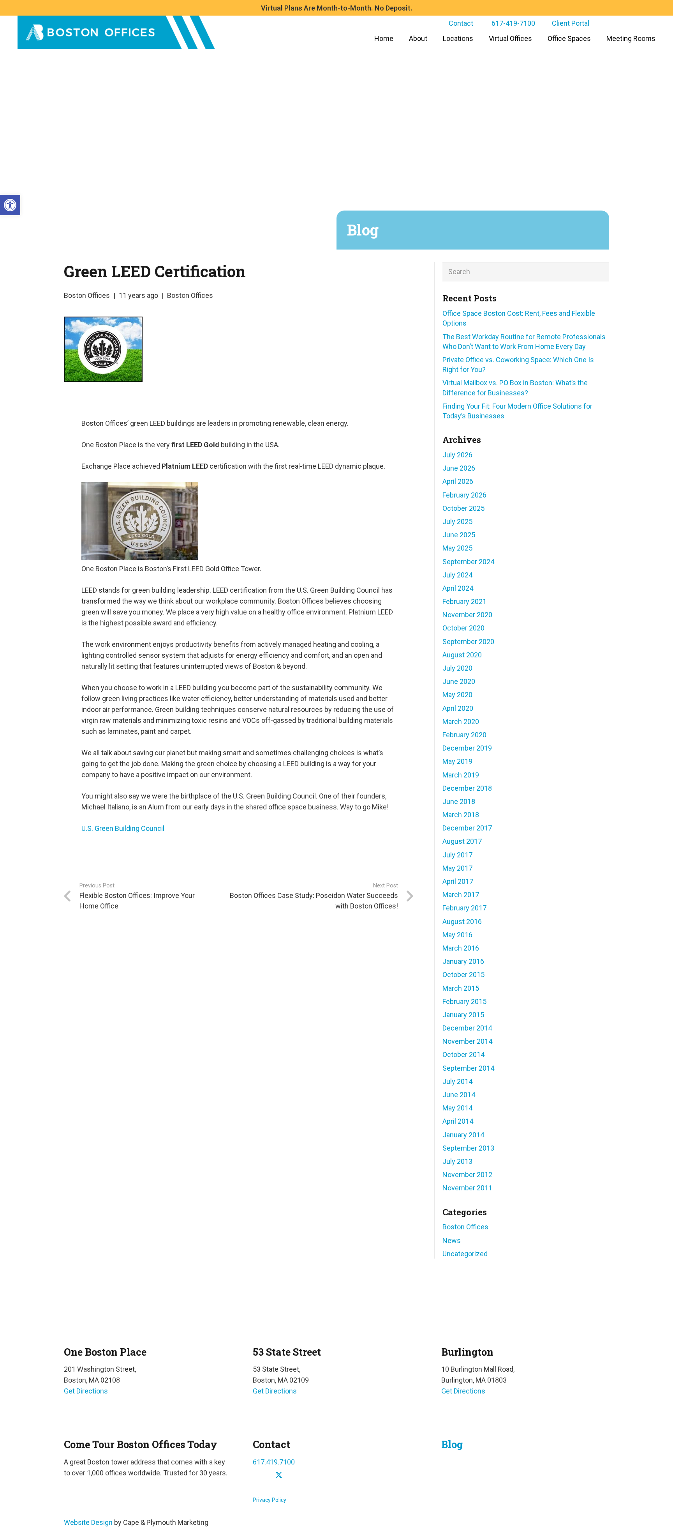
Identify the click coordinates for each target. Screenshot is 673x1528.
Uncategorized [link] (465, 1254)
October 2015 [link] (463, 974)
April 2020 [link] (457, 708)
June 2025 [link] (458, 535)
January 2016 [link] (463, 961)
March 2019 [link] (460, 775)
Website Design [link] (88, 1522)
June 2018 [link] (458, 801)
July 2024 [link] (457, 575)
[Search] (599, 272)
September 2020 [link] (468, 641)
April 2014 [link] (457, 1121)
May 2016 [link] (457, 935)
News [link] (451, 1240)
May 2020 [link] (457, 695)
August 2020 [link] (462, 655)
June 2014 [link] (458, 1095)
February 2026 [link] (464, 495)
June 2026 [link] (458, 468)
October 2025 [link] (463, 508)
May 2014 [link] (457, 1108)
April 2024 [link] (457, 588)
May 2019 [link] (457, 761)
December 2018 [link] (467, 788)
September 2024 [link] (468, 562)
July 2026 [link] (457, 455)
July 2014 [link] (457, 1081)
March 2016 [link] (460, 948)
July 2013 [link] (457, 1161)
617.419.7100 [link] (274, 1462)
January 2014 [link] (463, 1135)
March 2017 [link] (460, 895)
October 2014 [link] (463, 1054)
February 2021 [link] (464, 601)
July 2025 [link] (457, 521)
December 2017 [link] (467, 828)
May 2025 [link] (457, 548)
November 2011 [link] (467, 1188)
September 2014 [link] (468, 1068)
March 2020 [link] (460, 721)
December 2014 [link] (467, 1028)
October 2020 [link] (463, 628)
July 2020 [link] (457, 668)
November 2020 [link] (467, 615)
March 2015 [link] (460, 988)
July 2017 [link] (457, 855)
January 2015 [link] (463, 1015)
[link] (10, 205)
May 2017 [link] (457, 868)
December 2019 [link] (467, 748)
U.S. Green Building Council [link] (122, 828)
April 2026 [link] (457, 481)
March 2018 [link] (460, 815)
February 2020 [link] (464, 735)
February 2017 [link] (464, 908)
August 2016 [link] (462, 921)
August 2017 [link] (462, 841)
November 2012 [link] (467, 1174)
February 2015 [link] (464, 1001)
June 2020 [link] (458, 681)
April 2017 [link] (457, 881)
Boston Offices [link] (87, 295)
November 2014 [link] (467, 1041)
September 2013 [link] (468, 1148)
